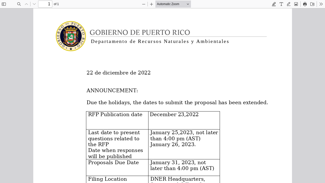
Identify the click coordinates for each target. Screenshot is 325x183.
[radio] (274, 4)
